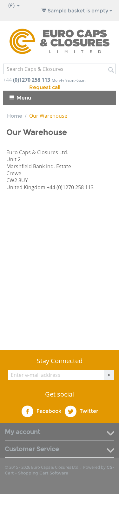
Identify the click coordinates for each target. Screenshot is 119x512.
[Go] (109, 375)
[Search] (111, 69)
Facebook (48, 411)
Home (14, 116)
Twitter (88, 411)
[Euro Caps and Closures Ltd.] (59, 41)
